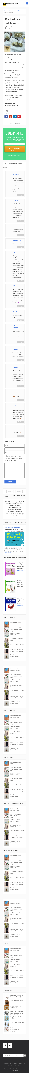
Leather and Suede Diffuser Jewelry (15, 623)
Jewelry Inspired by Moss (17, 644)
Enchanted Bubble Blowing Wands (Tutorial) (15, 1029)
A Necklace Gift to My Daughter (16, 639)
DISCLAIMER (22, 1063)
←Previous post (10, 491)
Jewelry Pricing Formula (16, 1000)
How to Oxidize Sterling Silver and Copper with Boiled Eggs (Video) (16, 1013)
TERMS (19, 1066)
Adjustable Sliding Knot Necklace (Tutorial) (16, 996)
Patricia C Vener (17, 240)
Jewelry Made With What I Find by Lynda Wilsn (16, 629)
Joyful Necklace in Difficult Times (15, 634)
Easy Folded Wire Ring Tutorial (16, 1017)
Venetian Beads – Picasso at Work (15, 655)
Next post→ (19, 491)
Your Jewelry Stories (14, 123)
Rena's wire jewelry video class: (12, 527)
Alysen (14, 226)
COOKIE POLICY (14, 1063)
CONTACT (6, 1063)
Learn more (20, 570)
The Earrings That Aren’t (17, 1022)
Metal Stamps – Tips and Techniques (17, 1006)
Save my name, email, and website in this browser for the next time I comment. (13, 458)
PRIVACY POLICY (12, 1066)
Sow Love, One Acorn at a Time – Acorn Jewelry (16, 650)
